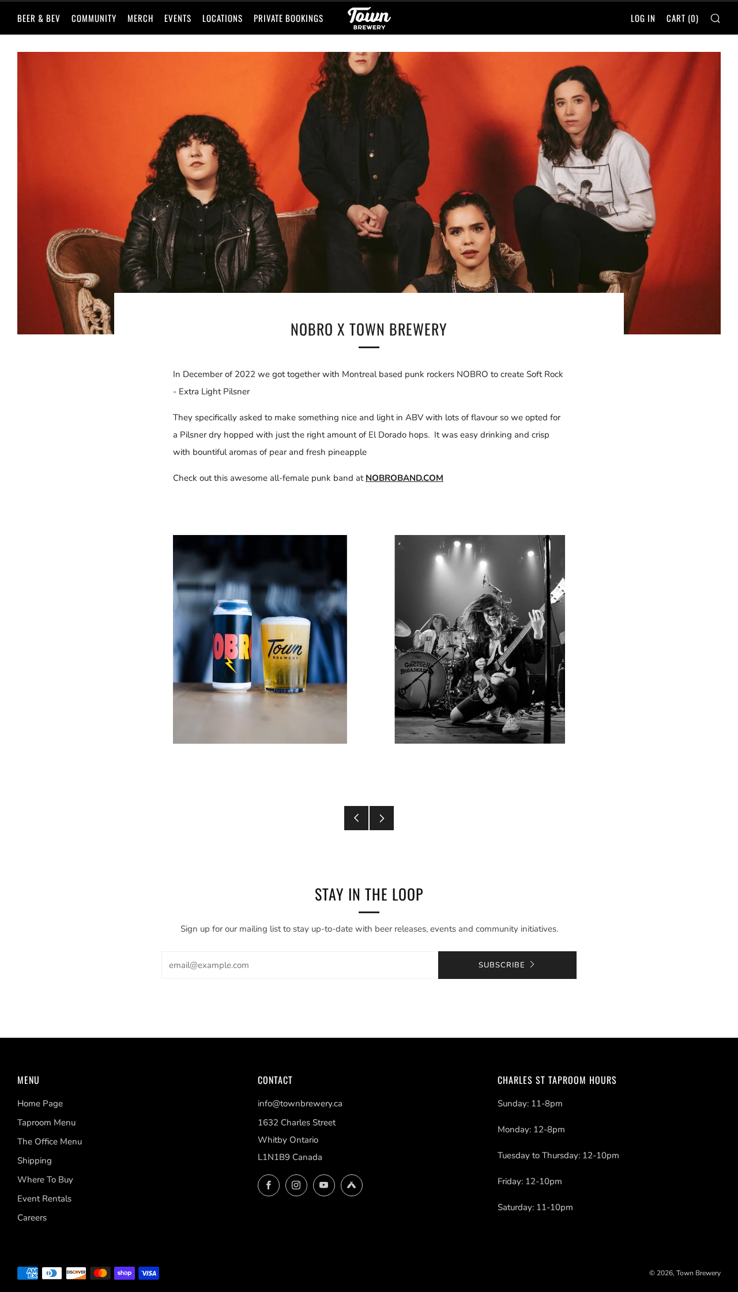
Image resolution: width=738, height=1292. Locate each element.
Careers (32, 1217)
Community (93, 18)
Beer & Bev (39, 18)
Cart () (683, 18)
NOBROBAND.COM (404, 478)
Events (177, 18)
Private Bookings (288, 18)
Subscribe (502, 965)
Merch (140, 18)
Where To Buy (45, 1179)
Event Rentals (44, 1198)
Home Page (40, 1103)
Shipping (34, 1160)
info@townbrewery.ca (300, 1103)
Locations (222, 18)
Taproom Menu (46, 1122)
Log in (643, 18)
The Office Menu (49, 1141)
